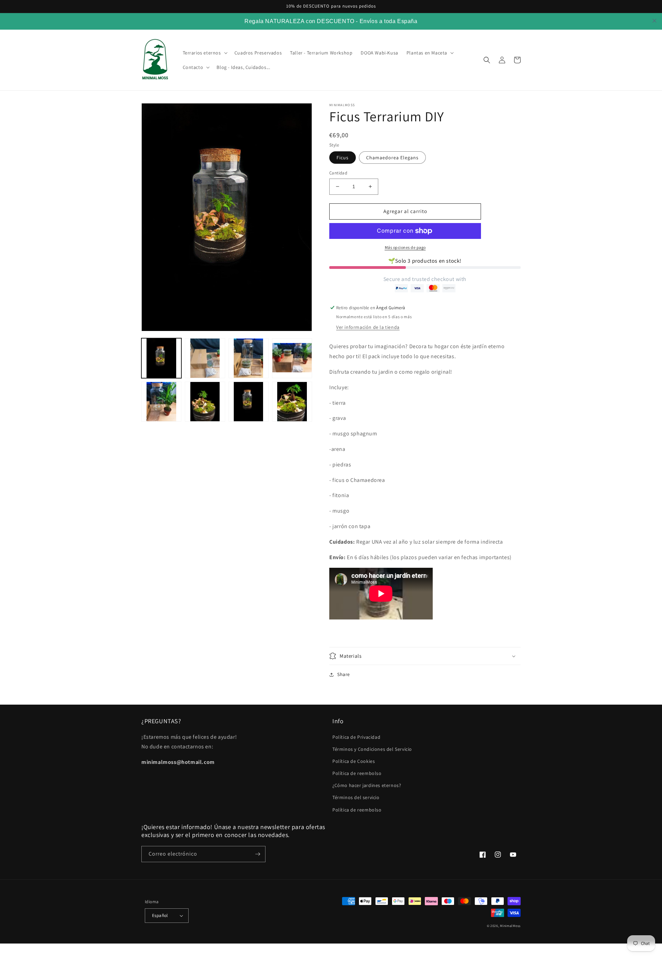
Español (160, 915)
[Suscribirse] (257, 854)
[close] (654, 20)
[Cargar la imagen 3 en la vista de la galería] (205, 358)
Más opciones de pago (405, 247)
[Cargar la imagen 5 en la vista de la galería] (292, 358)
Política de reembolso (357, 773)
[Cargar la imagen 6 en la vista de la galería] (161, 402)
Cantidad (338, 173)
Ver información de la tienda (368, 327)
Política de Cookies (353, 761)
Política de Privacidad (356, 737)
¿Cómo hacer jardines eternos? (366, 785)
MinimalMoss (510, 926)
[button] (204, 53)
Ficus (343, 157)
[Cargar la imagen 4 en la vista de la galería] (249, 358)
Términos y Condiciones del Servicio (372, 749)
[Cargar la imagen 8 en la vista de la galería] (249, 402)
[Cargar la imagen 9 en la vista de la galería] (292, 402)
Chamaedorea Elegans (392, 157)
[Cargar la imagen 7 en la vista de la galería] (205, 402)
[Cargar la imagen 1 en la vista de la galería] (161, 358)
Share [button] (343, 674)
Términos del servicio (356, 797)
